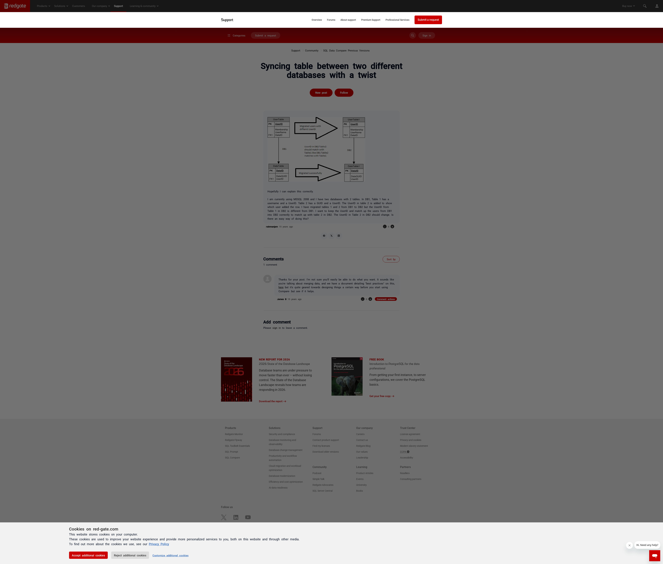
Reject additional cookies (130, 555)
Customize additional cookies (170, 555)
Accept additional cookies (88, 555)
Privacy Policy (159, 543)
